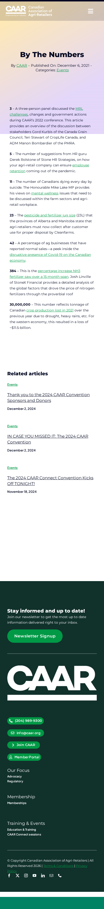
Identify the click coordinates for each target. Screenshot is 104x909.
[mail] (51, 875)
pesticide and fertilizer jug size (49, 215)
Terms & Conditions (58, 866)
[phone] (60, 875)
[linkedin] (43, 875)
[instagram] (26, 875)
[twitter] (17, 875)
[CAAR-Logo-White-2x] (29, 7)
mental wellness (45, 193)
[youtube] (34, 875)
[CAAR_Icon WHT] (52, 667)
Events (63, 70)
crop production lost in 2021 (50, 310)
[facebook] (9, 875)
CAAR (21, 65)
